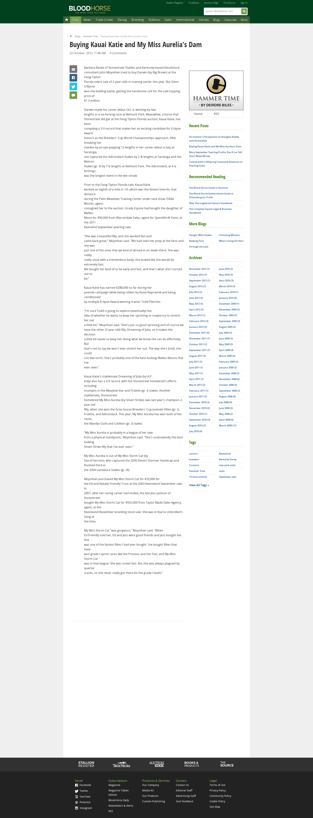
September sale (227, 476)
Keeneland (225, 453)
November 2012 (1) (199, 269)
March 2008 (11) (227, 425)
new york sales (227, 465)
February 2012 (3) (198, 321)
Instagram (85, 808)
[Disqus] (127, 678)
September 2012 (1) (199, 280)
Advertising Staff (186, 796)
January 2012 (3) (198, 327)
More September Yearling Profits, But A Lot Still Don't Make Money (215, 154)
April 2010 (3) (226, 280)
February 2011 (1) (198, 390)
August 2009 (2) (227, 327)
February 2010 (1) (228, 292)
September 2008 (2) (229, 390)
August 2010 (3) (197, 425)
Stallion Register (174, 2)
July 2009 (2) (225, 332)
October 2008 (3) (228, 385)
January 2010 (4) (228, 298)
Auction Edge (211, 2)
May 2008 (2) (226, 414)
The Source (229, 2)
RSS (216, 114)
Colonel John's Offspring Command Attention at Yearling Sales (215, 163)
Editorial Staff (184, 790)
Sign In (244, 2)
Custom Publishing (153, 801)
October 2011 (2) (198, 344)
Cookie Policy (217, 801)
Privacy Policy (218, 790)
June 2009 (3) (226, 338)
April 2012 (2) (196, 309)
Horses (204, 20)
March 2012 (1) (197, 315)
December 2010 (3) (199, 402)
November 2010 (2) (199, 408)
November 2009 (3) (229, 309)
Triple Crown (104, 20)
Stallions (154, 20)
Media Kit (148, 790)
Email (73, 69)
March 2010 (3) (227, 286)
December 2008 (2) (229, 373)
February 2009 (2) (228, 361)
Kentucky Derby (228, 459)
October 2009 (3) (228, 315)
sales (222, 471)
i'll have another (198, 476)
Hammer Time (90, 36)
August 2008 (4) (227, 396)
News (87, 20)
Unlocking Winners (229, 235)
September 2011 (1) (199, 350)
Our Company (150, 785)
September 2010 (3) (199, 419)
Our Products (150, 796)
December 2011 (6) (199, 332)
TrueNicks (193, 2)
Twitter (73, 86)
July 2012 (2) (195, 292)
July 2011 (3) (195, 361)
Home (71, 35)
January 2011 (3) (198, 396)
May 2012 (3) (196, 303)
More (244, 20)
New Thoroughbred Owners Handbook (210, 203)
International (185, 20)
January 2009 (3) (228, 367)
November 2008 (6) (229, 379)
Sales (168, 20)
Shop (192, 764)
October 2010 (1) (198, 414)
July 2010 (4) (195, 431)
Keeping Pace (196, 240)
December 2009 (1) (229, 303)
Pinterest (85, 802)
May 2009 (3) (226, 344)
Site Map (215, 806)
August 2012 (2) (197, 286)
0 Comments (118, 53)
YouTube (84, 796)
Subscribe (230, 20)
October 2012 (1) (198, 274)
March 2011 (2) (197, 385)
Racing (122, 20)
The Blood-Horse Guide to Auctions (208, 187)
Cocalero (194, 465)
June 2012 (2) (196, 298)
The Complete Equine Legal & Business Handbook (210, 210)
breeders (194, 459)
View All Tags (198, 485)
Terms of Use (218, 785)
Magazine (114, 785)
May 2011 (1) (196, 373)
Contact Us (182, 785)
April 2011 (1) (196, 379)
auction (193, 453)
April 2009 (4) (226, 350)
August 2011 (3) (197, 356)
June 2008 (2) (226, 408)
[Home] (66, 19)
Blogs (216, 20)
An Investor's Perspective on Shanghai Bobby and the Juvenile (214, 138)
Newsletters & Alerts (120, 805)
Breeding (138, 20)
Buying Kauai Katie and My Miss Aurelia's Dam (215, 146)
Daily (75, 20)
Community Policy (220, 796)
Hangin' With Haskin (200, 235)
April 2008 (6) (226, 419)
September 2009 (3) (229, 321)
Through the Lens (198, 246)
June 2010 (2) (226, 269)
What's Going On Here (231, 240)
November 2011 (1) (199, 338)
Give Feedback (184, 801)
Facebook (73, 78)
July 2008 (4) (225, 402)
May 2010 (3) (226, 274)
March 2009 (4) (227, 356)
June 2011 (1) (196, 367)
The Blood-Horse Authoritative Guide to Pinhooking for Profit (211, 195)
